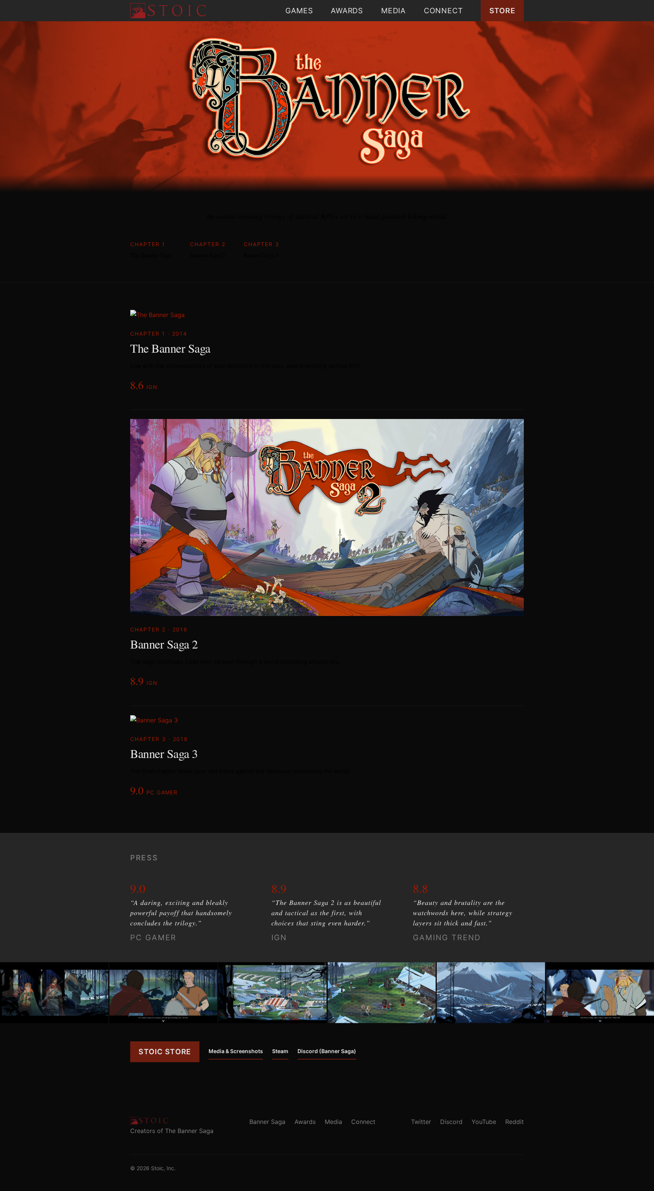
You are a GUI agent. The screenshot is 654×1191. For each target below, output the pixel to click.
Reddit (514, 1121)
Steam (280, 1051)
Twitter (421, 1121)
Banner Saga (267, 1121)
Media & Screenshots (236, 1051)
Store (502, 10)
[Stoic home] (168, 10)
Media (393, 10)
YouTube (484, 1121)
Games (299, 10)
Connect (443, 10)
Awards (347, 10)
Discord (451, 1121)
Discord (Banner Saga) (326, 1051)
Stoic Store (165, 1051)
